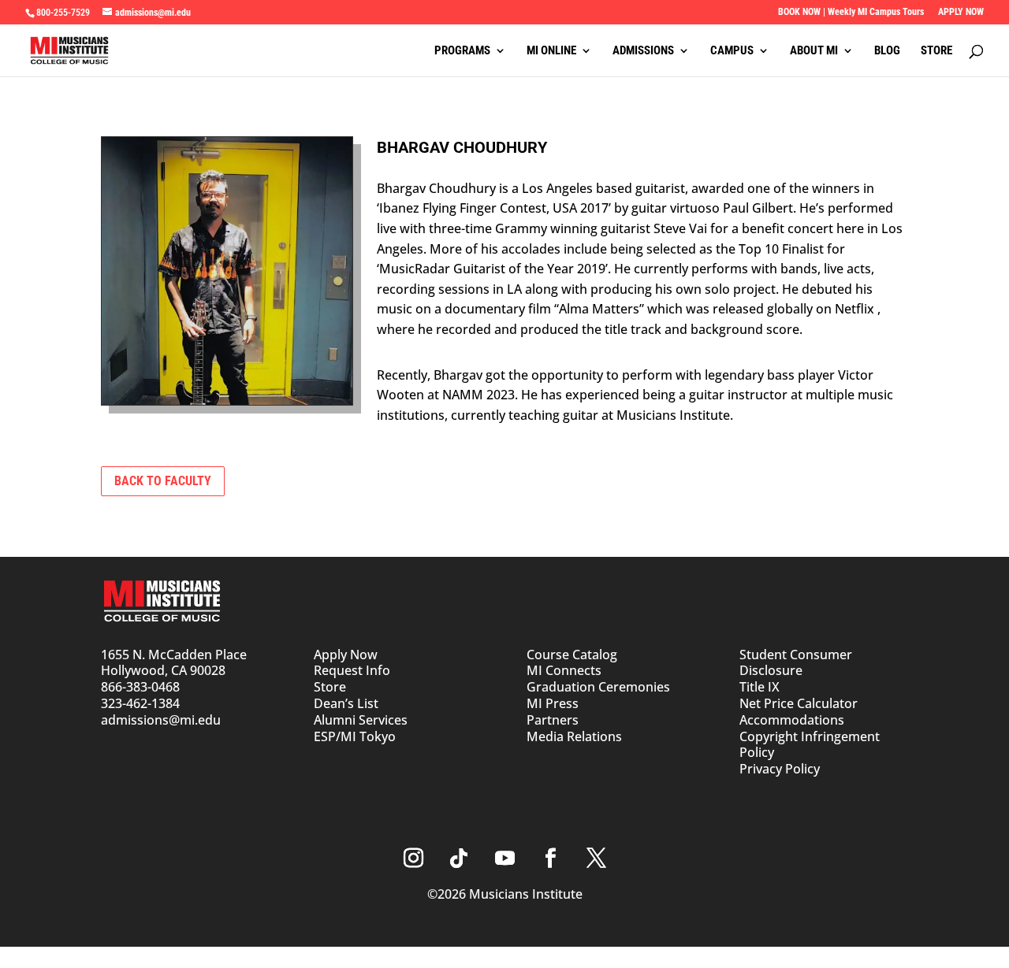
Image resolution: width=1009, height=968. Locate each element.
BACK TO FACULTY (162, 480)
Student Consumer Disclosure (795, 663)
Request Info (352, 670)
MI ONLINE (551, 51)
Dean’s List (346, 703)
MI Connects (564, 670)
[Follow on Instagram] (413, 858)
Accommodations (791, 720)
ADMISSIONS (643, 51)
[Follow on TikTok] (458, 858)
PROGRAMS (462, 51)
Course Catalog (572, 654)
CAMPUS (732, 51)
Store (330, 686)
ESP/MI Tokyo (355, 736)
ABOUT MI (814, 51)
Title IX (759, 686)
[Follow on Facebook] (550, 858)
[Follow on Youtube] (504, 858)
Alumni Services (361, 720)
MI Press (553, 703)
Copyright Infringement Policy (809, 745)
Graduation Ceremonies (598, 686)
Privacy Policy (779, 768)
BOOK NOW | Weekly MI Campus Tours (851, 12)
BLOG (887, 51)
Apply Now (346, 654)
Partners (553, 720)
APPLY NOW (961, 12)
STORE (936, 51)
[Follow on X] (596, 858)
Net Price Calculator (798, 703)
